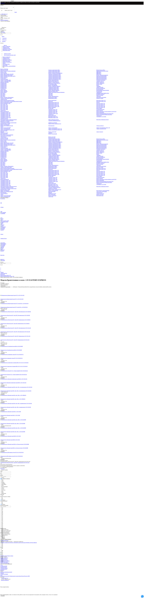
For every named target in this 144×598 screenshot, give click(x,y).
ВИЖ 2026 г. (98, 140)
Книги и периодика (6, 46)
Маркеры (2, 131)
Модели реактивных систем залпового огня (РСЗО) (106, 111)
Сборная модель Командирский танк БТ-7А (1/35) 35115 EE (11, 299)
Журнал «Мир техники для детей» (7, 74)
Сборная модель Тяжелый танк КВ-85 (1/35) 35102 (10, 439)
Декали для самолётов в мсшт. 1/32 (103, 127)
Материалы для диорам (7, 49)
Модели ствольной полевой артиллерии (104, 114)
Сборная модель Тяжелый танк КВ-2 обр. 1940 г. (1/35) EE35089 (12, 423)
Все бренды (2, 198)
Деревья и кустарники (52, 122)
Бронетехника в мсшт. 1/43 (53, 103)
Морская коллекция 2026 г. (101, 76)
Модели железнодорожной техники (7, 100)
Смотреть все (3, 89)
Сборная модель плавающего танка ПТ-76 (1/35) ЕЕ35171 (11, 358)
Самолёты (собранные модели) (54, 120)
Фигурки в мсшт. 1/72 (100, 105)
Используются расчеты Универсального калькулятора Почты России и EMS (15, 576)
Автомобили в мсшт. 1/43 (5, 114)
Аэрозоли (50, 132)
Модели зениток (99, 110)
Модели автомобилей (4, 111)
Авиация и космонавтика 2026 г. (54, 74)
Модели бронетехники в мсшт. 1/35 (7, 276)
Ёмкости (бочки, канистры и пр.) (54, 123)
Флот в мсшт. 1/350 (4, 107)
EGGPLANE (50, 108)
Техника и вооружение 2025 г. (54, 138)
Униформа (98, 86)
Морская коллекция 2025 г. (101, 77)
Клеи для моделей (3, 133)
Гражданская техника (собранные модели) (8, 119)
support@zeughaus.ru (4, 20)
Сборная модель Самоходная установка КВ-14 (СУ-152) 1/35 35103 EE (14, 366)
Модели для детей (51, 136)
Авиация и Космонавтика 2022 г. (54, 78)
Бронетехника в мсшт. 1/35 (53, 102)
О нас (1, 564)
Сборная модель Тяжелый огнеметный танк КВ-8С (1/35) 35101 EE (13, 382)
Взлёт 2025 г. (2, 93)
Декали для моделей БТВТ (5, 127)
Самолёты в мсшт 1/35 (52, 110)
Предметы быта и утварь (5, 123)
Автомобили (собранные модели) (6, 120)
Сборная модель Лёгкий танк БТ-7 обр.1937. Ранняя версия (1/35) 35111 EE (14, 339)
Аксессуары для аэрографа (5, 135)
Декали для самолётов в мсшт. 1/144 (7, 129)
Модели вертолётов (52, 115)
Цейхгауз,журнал (99, 95)
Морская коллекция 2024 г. (101, 78)
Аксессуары (5, 65)
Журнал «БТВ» (99, 84)
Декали (1, 126)
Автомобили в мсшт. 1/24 (5, 112)
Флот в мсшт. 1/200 (4, 106)
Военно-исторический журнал (102, 139)
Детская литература (4, 137)
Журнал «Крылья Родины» (53, 80)
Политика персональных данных (6, 555)
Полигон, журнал (99, 98)
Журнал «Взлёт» (3, 92)
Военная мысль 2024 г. (100, 138)
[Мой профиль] (1, 266)
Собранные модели (6, 48)
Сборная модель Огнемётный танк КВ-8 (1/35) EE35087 (11, 350)
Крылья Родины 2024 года (53, 81)
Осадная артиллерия (100, 109)
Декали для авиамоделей (5, 128)
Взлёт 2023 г (2, 95)
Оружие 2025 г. (3, 78)
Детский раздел (3, 136)
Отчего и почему (3, 73)
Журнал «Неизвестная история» (6, 75)
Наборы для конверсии (4, 124)
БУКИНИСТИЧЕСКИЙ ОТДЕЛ (102, 93)
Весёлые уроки (3, 140)
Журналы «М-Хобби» (4, 82)
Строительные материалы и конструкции (8, 122)
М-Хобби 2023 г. (3, 86)
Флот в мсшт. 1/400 (4, 108)
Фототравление (51, 125)
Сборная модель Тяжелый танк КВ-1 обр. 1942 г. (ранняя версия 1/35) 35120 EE (15, 407)
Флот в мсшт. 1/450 (4, 109)
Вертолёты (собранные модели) (102, 119)
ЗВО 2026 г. (50, 93)
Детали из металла (100, 125)
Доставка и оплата (4, 567)
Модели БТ (50, 101)
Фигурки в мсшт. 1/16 (100, 103)
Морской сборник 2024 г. (53, 91)
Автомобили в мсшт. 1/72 (5, 116)
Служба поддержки (4, 574)
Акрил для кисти (99, 131)
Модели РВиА (99, 108)
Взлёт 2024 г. (2, 94)
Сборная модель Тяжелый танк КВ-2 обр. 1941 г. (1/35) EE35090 (12, 431)
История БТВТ (99, 91)
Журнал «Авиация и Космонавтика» (55, 73)
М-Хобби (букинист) (100, 94)
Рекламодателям (3, 566)
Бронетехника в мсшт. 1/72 (53, 104)
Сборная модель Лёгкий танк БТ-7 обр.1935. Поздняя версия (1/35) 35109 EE (15, 315)
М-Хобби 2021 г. (3, 88)
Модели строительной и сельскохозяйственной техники (11, 101)
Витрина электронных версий (6, 572)
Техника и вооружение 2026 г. (6, 98)
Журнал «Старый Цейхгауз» (53, 82)
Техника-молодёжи (4, 79)
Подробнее (2, 3)
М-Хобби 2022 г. (3, 87)
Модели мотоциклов (52, 100)
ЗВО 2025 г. (50, 94)
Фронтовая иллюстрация (101, 97)
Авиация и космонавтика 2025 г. (54, 75)
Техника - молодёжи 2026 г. (5, 80)
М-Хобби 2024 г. (3, 85)
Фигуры (98, 102)
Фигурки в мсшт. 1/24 (100, 104)
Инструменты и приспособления (9, 66)
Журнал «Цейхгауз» (100, 82)
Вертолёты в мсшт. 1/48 (101, 101)
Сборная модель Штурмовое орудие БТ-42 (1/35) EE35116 (11, 456)
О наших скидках (3, 565)
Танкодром (98, 96)
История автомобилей (100, 88)
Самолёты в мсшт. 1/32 (52, 109)
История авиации (99, 89)
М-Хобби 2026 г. (3, 83)
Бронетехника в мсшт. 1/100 (53, 106)
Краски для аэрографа (52, 133)
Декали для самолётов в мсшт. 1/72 (55, 128)
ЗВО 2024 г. (50, 95)
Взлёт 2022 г (2, 96)
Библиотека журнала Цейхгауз (54, 83)
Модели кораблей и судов (5, 103)
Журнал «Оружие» (4, 77)
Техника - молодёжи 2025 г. (5, 81)
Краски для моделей (52, 131)
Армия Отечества (99, 87)
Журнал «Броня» (3, 90)
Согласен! (2, 595)
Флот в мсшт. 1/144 (4, 105)
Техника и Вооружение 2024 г (54, 139)
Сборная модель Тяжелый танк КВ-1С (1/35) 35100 (10, 415)
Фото (1, 575)
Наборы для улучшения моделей (6, 125)
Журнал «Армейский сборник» (54, 86)
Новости (2, 573)
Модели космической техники (6, 102)
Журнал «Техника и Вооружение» (7, 97)
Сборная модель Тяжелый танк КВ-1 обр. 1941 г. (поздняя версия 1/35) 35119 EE (15, 390)
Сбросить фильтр (8, 539)
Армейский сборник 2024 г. (53, 89)
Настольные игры (51, 137)
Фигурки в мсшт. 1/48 (100, 106)
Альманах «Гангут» (100, 81)
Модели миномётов (100, 112)
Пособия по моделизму (100, 80)
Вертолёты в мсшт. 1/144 (53, 117)
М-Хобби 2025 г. (3, 84)
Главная (1, 272)
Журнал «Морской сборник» (53, 90)
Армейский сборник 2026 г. (53, 87)
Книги (97, 85)
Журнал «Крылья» (3, 91)
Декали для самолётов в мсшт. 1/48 (55, 129)
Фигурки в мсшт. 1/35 (100, 107)
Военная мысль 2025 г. (52, 98)
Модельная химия (3, 130)
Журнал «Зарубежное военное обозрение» (56, 92)
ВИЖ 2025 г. (98, 73)
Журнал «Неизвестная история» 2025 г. (7, 76)
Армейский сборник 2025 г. (53, 88)
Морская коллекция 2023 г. (101, 79)
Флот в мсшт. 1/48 (3, 104)
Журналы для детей (4, 138)
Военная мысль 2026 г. (52, 97)
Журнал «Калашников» (52, 85)
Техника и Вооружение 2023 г (54, 140)
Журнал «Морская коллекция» (102, 75)
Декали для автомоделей (101, 128)
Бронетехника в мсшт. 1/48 (53, 105)
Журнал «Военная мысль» (53, 96)
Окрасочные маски (6, 50)
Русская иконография (52, 84)
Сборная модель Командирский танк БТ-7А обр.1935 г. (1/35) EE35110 (14, 307)
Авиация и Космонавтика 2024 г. (54, 76)
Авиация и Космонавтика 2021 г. (54, 79)
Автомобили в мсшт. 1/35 (5, 113)
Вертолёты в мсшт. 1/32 (52, 116)
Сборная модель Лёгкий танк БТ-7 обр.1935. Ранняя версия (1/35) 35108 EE (14, 323)
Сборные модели (6, 47)
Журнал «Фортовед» (100, 83)
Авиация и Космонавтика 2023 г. (54, 77)
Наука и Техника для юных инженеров (7, 139)
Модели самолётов (52, 107)
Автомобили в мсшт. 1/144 (5, 117)
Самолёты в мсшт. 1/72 (52, 112)
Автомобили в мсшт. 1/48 (5, 115)
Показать (2, 539)
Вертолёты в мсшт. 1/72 (101, 100)
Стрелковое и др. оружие (101, 116)
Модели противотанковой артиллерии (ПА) (104, 113)
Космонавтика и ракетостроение (102, 90)
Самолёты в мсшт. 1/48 (52, 111)
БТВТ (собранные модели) (53, 119)
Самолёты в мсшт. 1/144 (53, 113)
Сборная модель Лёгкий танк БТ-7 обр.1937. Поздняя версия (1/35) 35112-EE (15, 331)
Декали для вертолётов (52, 127)
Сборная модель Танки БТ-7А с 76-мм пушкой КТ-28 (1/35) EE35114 (13, 374)
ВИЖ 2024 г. (98, 74)
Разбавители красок (4, 132)
